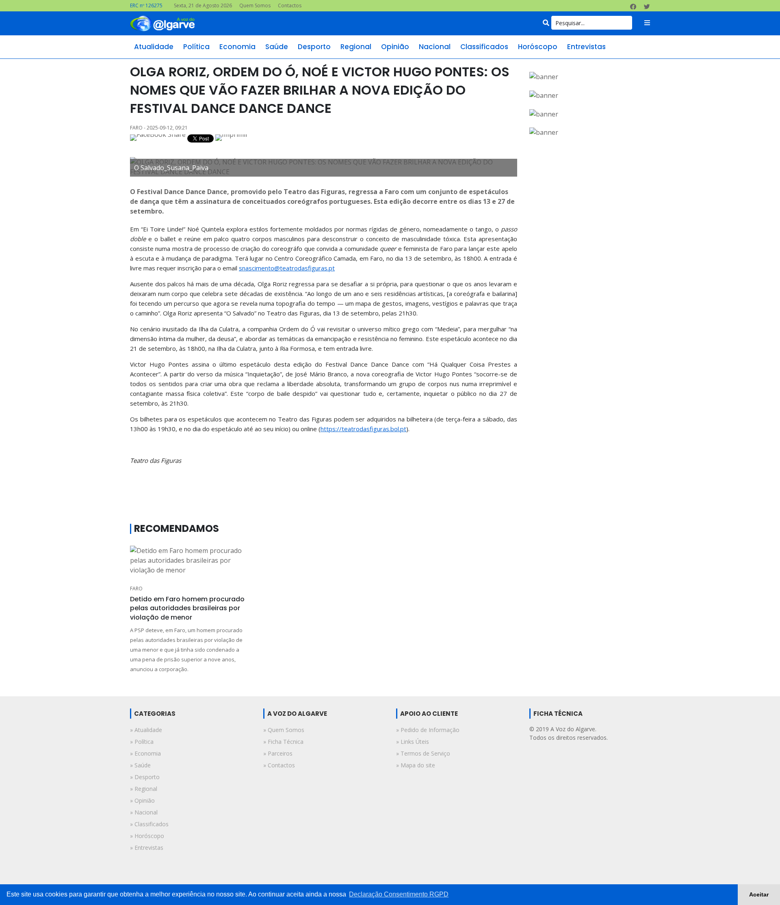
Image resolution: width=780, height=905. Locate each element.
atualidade (153, 47)
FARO (136, 588)
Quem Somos (255, 5)
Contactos (289, 5)
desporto (314, 47)
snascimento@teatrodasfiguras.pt (287, 268)
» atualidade (146, 730)
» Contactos (279, 765)
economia (237, 47)
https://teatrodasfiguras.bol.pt (363, 429)
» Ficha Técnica (283, 741)
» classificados (149, 824)
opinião (395, 47)
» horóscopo (147, 836)
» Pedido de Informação (427, 730)
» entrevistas (146, 847)
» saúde (140, 765)
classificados (484, 47)
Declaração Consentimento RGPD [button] (398, 894)
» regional (143, 789)
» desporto (145, 777)
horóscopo (537, 47)
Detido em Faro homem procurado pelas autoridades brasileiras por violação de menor (187, 608)
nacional (435, 47)
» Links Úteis (412, 741)
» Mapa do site (415, 765)
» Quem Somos (283, 730)
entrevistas (586, 47)
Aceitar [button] (759, 894)
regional (355, 47)
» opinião (142, 800)
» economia (145, 753)
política (196, 47)
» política (142, 741)
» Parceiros (277, 753)
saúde (276, 47)
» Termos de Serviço (423, 753)
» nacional (144, 812)
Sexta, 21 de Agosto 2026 (203, 5)
